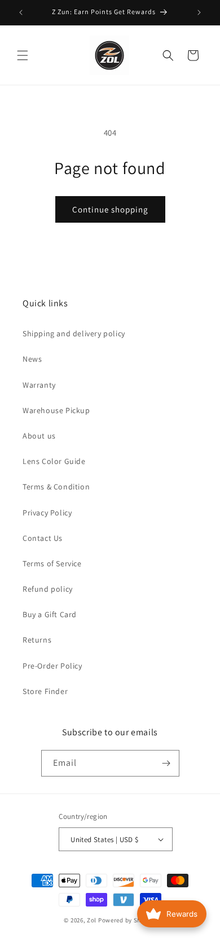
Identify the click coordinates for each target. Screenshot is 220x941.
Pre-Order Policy (52, 666)
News (32, 359)
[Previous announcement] (20, 12)
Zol (91, 920)
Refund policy (48, 589)
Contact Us (43, 538)
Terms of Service (52, 563)
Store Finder (45, 691)
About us (39, 436)
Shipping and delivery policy (74, 333)
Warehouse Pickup (56, 410)
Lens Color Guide (54, 461)
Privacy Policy (47, 513)
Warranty (39, 385)
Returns (37, 640)
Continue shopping (110, 209)
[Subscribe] (166, 763)
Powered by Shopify (127, 920)
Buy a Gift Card (50, 614)
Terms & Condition (56, 487)
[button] (22, 55)
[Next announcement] (199, 12)
